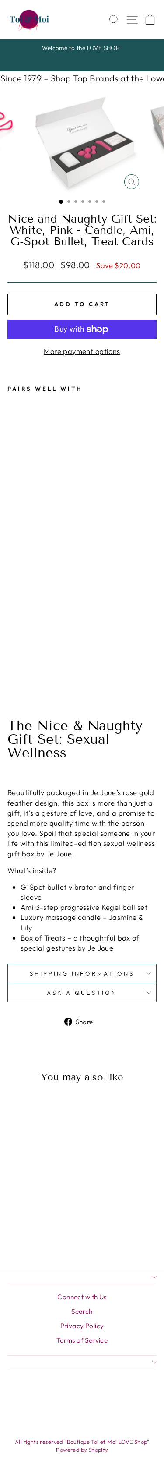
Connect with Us (81, 1297)
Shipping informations (82, 973)
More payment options (82, 351)
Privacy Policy (82, 1326)
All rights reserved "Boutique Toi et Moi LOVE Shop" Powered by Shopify (82, 1445)
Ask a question (82, 992)
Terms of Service (82, 1340)
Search (81, 1311)
